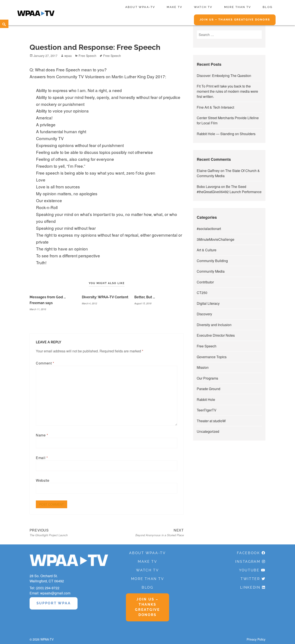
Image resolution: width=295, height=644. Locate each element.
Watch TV (203, 7)
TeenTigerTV (206, 410)
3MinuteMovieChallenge (215, 239)
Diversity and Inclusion (214, 324)
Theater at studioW (211, 420)
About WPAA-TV (140, 7)
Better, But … (144, 297)
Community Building (212, 260)
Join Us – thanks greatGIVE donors (235, 19)
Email (42, 457)
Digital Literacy (208, 303)
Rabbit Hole (206, 399)
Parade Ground (208, 388)
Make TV (174, 7)
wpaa (68, 55)
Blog (267, 7)
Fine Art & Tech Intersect (215, 107)
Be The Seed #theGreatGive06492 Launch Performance (229, 189)
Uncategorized (208, 431)
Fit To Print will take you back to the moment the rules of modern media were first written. (227, 91)
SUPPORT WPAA (53, 603)
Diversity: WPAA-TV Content (105, 297)
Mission (203, 367)
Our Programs (207, 378)
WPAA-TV (47, 639)
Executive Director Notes (216, 335)
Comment (45, 363)
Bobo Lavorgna (208, 186)
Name (42, 435)
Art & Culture (206, 249)
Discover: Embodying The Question (224, 75)
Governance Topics (212, 356)
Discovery (204, 313)
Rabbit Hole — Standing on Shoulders (226, 133)
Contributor (205, 282)
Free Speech (87, 55)
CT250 (202, 292)
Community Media (211, 271)
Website (42, 480)
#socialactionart (209, 228)
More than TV (237, 7)
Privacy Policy (256, 639)
